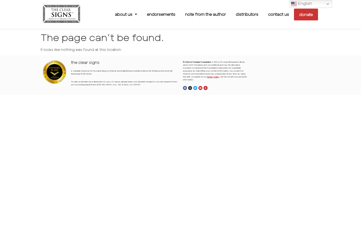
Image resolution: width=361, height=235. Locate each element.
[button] (126, 14)
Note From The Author (205, 14)
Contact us (278, 14)
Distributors (247, 14)
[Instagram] (190, 88)
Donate (306, 14)
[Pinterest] (206, 88)
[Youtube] (200, 88)
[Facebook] (185, 88)
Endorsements (161, 14)
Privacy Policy (213, 76)
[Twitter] (195, 88)
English (304, 3)
